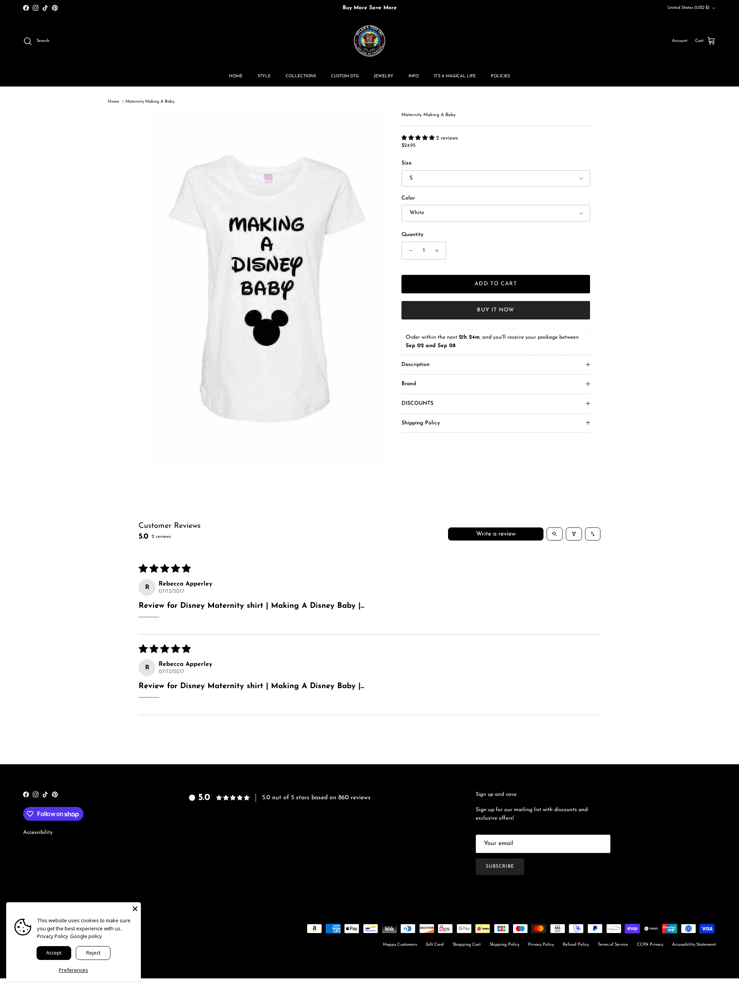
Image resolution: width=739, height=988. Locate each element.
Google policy (86, 936)
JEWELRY (383, 76)
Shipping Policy (420, 423)
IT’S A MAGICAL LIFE (455, 76)
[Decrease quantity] (408, 250)
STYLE (264, 76)
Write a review (496, 534)
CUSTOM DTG (345, 76)
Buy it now (495, 310)
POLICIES (500, 76)
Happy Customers (400, 945)
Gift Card (435, 945)
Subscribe (500, 866)
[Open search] (555, 534)
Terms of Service (613, 945)
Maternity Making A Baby (149, 102)
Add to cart (496, 284)
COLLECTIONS (301, 76)
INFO (413, 76)
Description (415, 365)
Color (408, 198)
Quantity (412, 235)
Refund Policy (576, 945)
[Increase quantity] (439, 250)
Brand (408, 384)
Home (113, 102)
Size (406, 163)
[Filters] (574, 534)
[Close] (135, 908)
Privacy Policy (541, 945)
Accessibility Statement (694, 945)
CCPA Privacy (650, 945)
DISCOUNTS (417, 403)
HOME (235, 76)
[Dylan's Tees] (369, 41)
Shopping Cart (467, 945)
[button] (418, 138)
